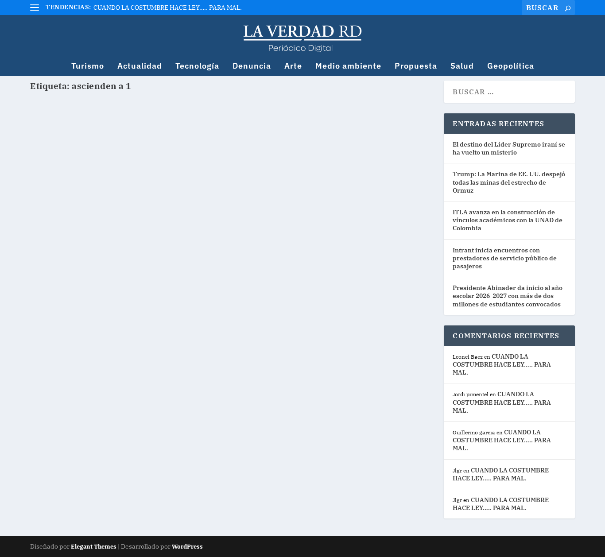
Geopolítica (510, 66)
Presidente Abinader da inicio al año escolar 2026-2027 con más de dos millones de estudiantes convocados (507, 296)
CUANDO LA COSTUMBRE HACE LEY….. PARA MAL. (167, 8)
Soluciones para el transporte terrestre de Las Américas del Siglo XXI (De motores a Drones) (219, 125)
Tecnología (197, 66)
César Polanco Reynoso (78, 141)
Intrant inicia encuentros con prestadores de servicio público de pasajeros (505, 258)
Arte (293, 66)
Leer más (62, 171)
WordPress (187, 546)
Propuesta (416, 66)
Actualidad (139, 66)
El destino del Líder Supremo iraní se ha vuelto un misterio (509, 148)
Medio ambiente (348, 66)
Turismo (87, 66)
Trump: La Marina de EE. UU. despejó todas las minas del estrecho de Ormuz (509, 182)
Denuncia (252, 66)
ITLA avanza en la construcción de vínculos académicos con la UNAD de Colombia (507, 220)
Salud (462, 66)
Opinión (158, 141)
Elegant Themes (93, 546)
